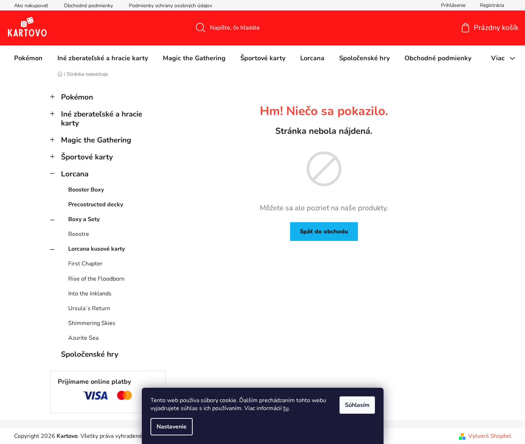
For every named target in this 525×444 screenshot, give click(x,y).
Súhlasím (357, 405)
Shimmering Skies (91, 323)
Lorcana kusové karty (96, 249)
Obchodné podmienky (88, 5)
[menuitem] (28, 58)
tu (286, 408)
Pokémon (77, 97)
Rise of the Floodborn (96, 279)
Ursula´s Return (89, 308)
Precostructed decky (95, 204)
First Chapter (85, 264)
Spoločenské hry (89, 354)
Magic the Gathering (96, 140)
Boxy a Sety (84, 219)
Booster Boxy (86, 190)
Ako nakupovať (31, 5)
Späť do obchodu (324, 232)
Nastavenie (172, 427)
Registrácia (492, 5)
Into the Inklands (89, 294)
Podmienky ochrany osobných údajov (170, 5)
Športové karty (87, 157)
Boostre (78, 234)
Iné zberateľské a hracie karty (101, 118)
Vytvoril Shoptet (489, 436)
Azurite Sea (83, 338)
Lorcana (74, 174)
